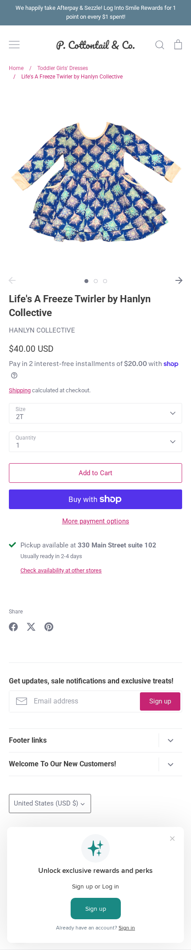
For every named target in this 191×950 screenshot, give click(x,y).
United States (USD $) (46, 803)
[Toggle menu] (14, 44)
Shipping (20, 390)
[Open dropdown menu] (170, 740)
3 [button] (105, 281)
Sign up (160, 701)
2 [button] (96, 281)
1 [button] (86, 281)
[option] (95, 181)
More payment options (95, 521)
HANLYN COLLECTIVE (42, 330)
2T (20, 417)
